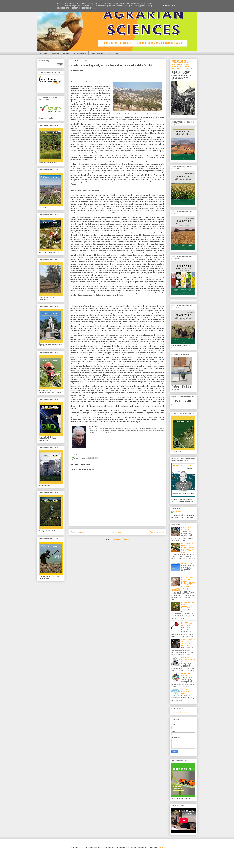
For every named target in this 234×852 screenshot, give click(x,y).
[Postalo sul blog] (89, 458)
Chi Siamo (55, 53)
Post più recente (77, 532)
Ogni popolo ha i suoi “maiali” (186, 528)
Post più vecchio (156, 532)
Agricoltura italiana (79, 53)
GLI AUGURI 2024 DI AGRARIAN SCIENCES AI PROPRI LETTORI (188, 642)
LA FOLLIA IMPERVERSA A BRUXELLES (186, 624)
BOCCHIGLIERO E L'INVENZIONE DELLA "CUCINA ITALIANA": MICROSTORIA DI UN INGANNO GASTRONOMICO (182, 65)
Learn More (165, 6)
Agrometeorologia (97, 53)
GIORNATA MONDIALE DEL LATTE (186, 691)
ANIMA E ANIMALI (187, 563)
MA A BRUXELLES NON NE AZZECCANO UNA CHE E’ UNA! (187, 605)
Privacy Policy (113, 53)
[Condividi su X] (92, 458)
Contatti (66, 53)
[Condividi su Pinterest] (96, 458)
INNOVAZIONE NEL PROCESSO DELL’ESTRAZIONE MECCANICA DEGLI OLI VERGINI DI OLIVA (188, 548)
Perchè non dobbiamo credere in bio (188, 659)
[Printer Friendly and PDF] (78, 459)
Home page (43, 53)
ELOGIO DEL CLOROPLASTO (186, 674)
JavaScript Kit (174, 406)
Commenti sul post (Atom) (121, 540)
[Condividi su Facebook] (94, 458)
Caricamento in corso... (179, 712)
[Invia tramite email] (87, 458)
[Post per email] (75, 454)
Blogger (160, 847)
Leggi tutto (57, 80)
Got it (175, 6)
